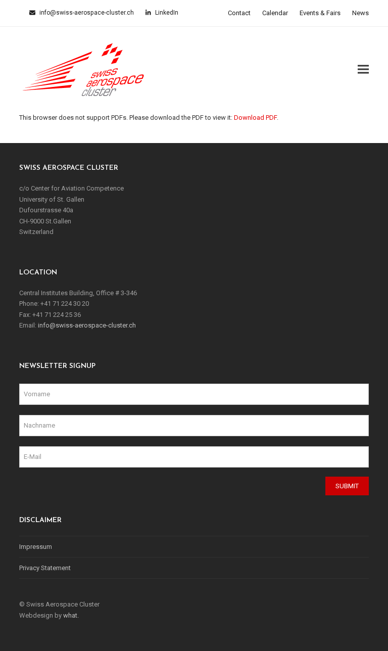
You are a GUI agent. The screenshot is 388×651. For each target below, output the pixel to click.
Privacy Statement (45, 568)
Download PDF (255, 117)
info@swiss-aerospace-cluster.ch (86, 12)
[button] (363, 69)
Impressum (35, 546)
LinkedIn (166, 12)
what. (71, 615)
